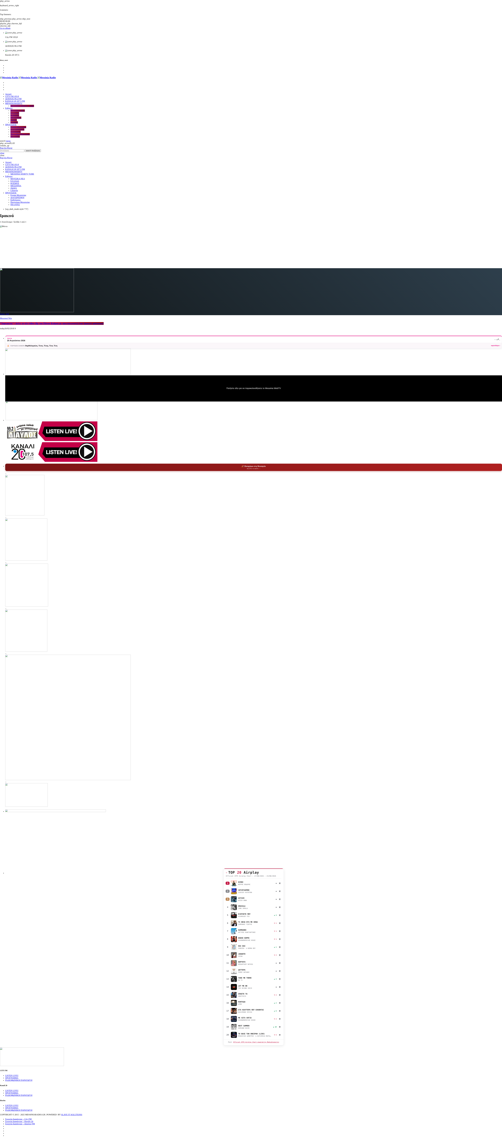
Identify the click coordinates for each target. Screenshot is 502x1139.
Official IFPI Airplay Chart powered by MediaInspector (256, 1042)
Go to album (5, 28)
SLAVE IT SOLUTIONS (71, 1115)
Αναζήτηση (33, 151)
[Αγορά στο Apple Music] (280, 883)
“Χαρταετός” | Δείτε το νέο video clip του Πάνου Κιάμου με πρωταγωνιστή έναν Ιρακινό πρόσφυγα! (52, 323)
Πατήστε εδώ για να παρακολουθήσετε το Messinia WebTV (253, 388)
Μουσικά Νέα (6, 318)
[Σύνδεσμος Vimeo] (28, 77)
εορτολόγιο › (495, 346)
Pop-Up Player (6, 148)
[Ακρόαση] (234, 883)
